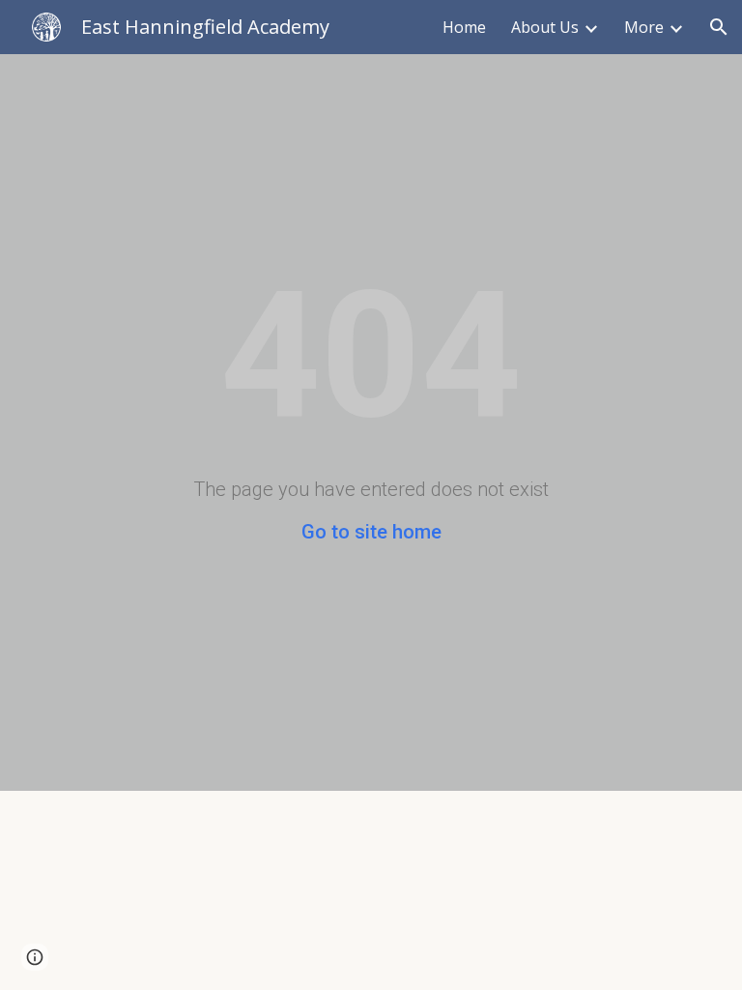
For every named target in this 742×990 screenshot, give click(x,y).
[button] (719, 27)
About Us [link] (545, 27)
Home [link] (464, 27)
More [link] (644, 27)
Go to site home (371, 531)
